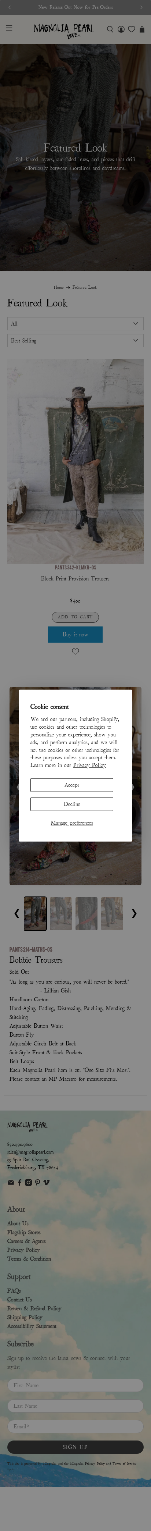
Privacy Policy (89, 765)
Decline (72, 804)
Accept (72, 785)
